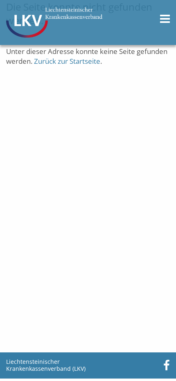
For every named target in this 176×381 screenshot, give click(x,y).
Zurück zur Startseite (67, 61)
